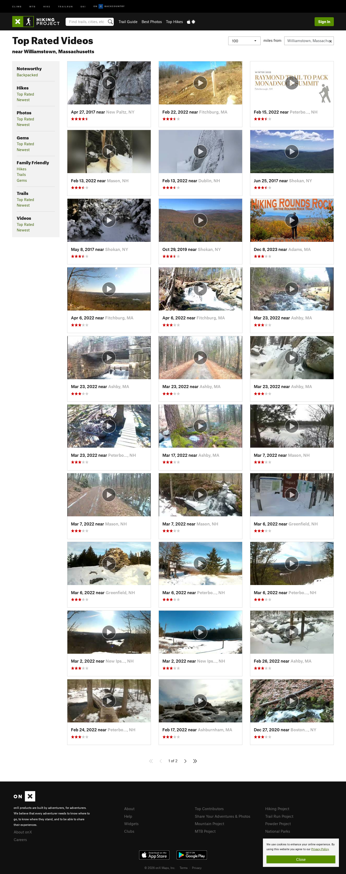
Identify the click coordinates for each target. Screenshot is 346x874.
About (129, 808)
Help (128, 816)
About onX (23, 832)
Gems (22, 180)
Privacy (197, 867)
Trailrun (65, 6)
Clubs (129, 831)
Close (301, 859)
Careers (20, 839)
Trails (21, 174)
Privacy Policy (320, 849)
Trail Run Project (279, 816)
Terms (184, 867)
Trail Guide (128, 21)
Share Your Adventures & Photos (222, 816)
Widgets (131, 823)
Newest (23, 99)
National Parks (277, 831)
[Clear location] (331, 41)
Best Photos (152, 21)
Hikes (21, 169)
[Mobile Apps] (191, 21)
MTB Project (205, 831)
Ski (83, 6)
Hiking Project (277, 808)
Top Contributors (209, 808)
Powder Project (278, 823)
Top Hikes (174, 21)
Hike (46, 6)
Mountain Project (209, 823)
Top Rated (25, 94)
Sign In (324, 21)
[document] (300, 852)
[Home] (38, 21)
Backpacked (27, 74)
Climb (17, 6)
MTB (32, 6)
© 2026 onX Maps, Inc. (159, 867)
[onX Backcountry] (109, 6)
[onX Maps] (24, 800)
